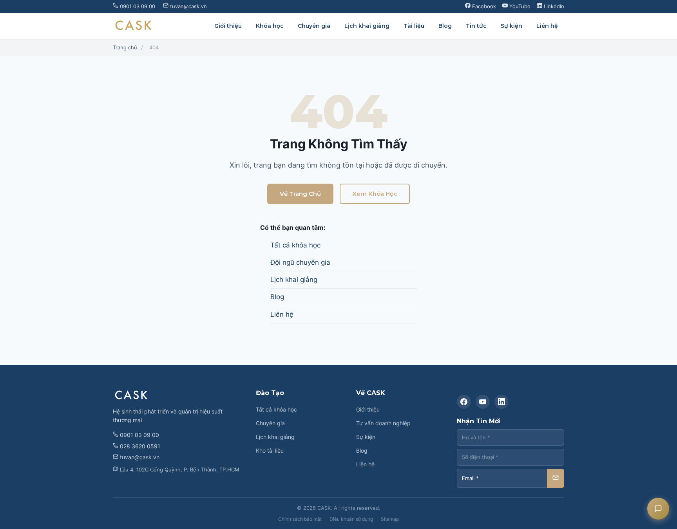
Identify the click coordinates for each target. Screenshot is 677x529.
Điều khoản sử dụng (351, 519)
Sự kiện (511, 25)
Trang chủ (125, 47)
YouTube (519, 6)
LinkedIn (553, 6)
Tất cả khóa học (295, 245)
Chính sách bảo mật (300, 519)
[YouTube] (483, 402)
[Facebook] (464, 402)
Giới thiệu (228, 25)
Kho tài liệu (270, 450)
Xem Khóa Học (374, 193)
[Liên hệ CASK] (658, 509)
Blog (445, 25)
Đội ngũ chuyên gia (300, 262)
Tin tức (476, 25)
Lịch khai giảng (366, 25)
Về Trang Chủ (300, 193)
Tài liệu (414, 25)
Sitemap (390, 519)
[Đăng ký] (555, 478)
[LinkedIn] (501, 402)
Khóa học (270, 25)
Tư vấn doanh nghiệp (383, 423)
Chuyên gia (314, 25)
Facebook (483, 6)
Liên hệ (547, 25)
